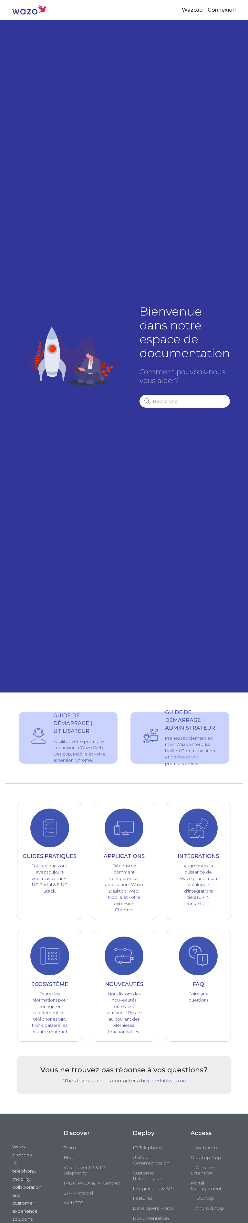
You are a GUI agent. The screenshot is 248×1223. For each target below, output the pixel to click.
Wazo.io (192, 10)
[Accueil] (29, 9)
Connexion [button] (222, 10)
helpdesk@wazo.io (163, 1081)
